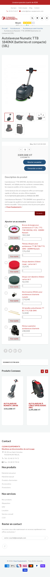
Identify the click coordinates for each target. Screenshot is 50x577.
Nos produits (7, 500)
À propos (14, 8)
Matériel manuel (8, 477)
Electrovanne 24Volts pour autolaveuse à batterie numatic (32, 294)
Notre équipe (23, 8)
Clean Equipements (20, 561)
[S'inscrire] (45, 538)
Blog (30, 8)
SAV (3, 507)
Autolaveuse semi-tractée (33, 28)
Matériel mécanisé (9, 473)
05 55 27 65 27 (13, 11)
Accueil (4, 28)
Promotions (6, 487)
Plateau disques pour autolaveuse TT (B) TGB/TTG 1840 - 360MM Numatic (33, 246)
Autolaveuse (15, 28)
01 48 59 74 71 (13, 458)
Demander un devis (35, 168)
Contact (36, 8)
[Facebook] (4, 546)
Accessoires (6, 484)
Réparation (6, 503)
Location (5, 510)
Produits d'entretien (9, 480)
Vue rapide (14, 238)
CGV (4, 518)
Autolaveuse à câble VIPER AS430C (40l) (37, 405)
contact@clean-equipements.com (32, 11)
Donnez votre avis (11, 362)
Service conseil (7, 514)
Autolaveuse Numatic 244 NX (11, 405)
